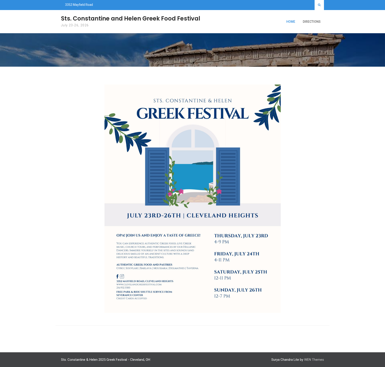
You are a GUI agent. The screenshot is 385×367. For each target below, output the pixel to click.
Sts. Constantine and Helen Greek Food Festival (130, 18)
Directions (312, 21)
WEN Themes (314, 360)
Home (290, 21)
